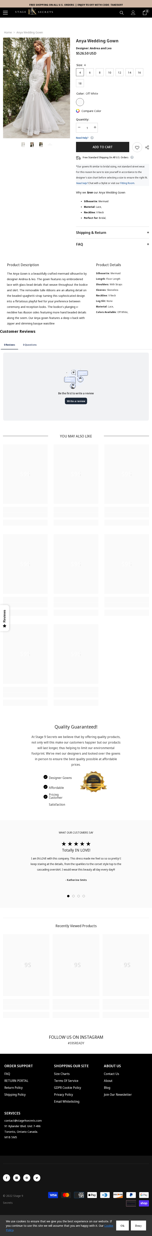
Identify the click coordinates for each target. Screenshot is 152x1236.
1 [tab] (68, 896)
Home (8, 32)
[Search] (121, 12)
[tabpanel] (76, 862)
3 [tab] (78, 896)
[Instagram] (16, 1177)
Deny (138, 1225)
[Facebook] (6, 1177)
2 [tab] (73, 896)
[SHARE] (145, 147)
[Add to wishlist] (137, 147)
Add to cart (103, 147)
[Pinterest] (26, 1177)
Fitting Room (127, 183)
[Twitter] (36, 1177)
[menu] (5, 12)
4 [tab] (84, 896)
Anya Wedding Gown (97, 41)
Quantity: (82, 119)
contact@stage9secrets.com (23, 1120)
